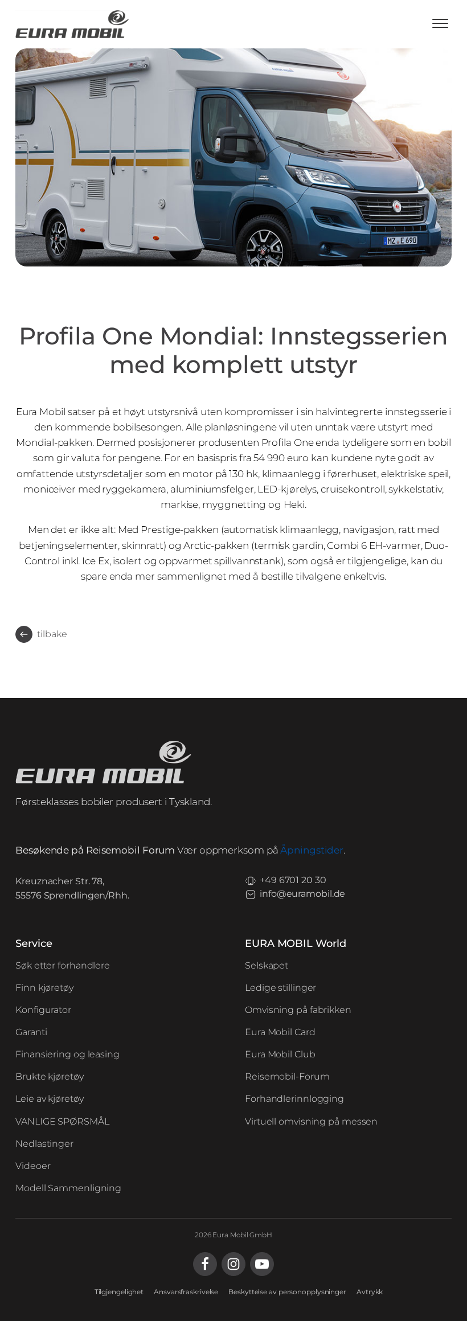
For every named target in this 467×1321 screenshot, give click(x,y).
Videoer (32, 1165)
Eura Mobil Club (280, 1054)
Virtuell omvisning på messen (311, 1121)
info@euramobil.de (302, 893)
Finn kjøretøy (44, 987)
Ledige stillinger (280, 987)
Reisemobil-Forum (287, 1076)
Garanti (31, 1032)
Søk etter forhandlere (62, 965)
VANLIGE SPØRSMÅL (62, 1121)
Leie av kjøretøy (49, 1098)
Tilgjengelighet (119, 1291)
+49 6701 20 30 (293, 880)
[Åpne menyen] (440, 24)
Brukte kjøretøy (49, 1076)
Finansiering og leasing (67, 1054)
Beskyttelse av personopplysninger (287, 1291)
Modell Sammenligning (68, 1188)
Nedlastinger (44, 1143)
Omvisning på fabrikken (298, 1009)
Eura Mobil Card (280, 1032)
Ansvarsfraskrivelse (186, 1291)
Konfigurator (43, 1009)
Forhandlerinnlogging (294, 1098)
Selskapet (266, 965)
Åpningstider (311, 850)
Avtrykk (370, 1291)
